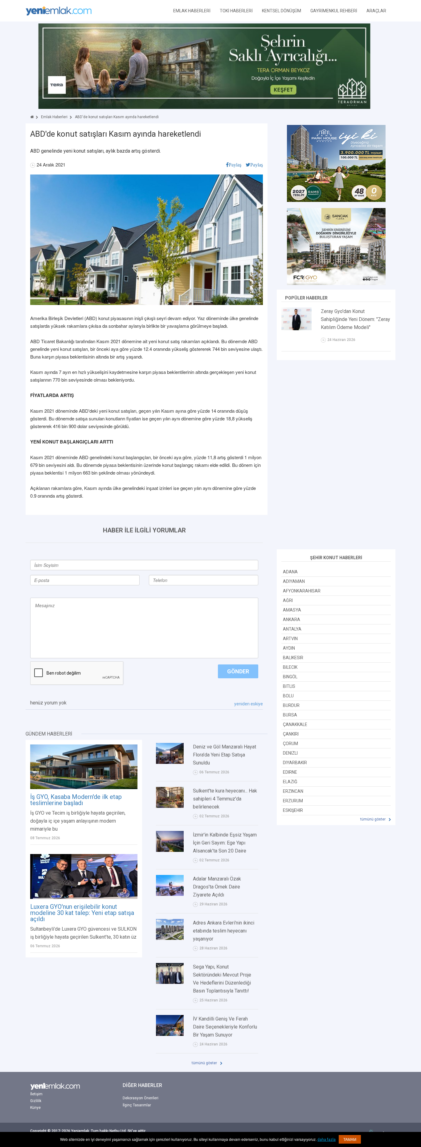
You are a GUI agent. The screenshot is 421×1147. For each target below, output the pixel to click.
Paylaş (235, 164)
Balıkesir (293, 657)
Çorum (290, 743)
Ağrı (288, 600)
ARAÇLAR (376, 10)
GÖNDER (238, 671)
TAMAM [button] (349, 1139)
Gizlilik (35, 1101)
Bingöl (290, 676)
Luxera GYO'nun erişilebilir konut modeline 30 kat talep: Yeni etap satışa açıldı (82, 913)
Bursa (290, 714)
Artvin (290, 638)
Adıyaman (294, 581)
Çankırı (291, 734)
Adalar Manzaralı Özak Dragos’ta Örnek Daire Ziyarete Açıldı (217, 887)
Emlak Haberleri (54, 117)
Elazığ (290, 781)
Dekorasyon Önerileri (140, 1098)
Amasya (292, 610)
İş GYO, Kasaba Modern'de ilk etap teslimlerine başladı (76, 800)
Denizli (290, 753)
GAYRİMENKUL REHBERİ (333, 10)
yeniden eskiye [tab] (248, 703)
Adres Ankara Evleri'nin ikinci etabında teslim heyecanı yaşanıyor (223, 931)
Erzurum (293, 800)
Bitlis (289, 686)
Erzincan (293, 791)
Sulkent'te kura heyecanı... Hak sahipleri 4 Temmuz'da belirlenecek (225, 799)
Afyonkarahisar (302, 590)
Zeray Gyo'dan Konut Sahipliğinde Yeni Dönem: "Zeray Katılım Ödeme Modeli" (355, 319)
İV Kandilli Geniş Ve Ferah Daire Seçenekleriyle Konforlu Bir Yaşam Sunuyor (225, 1027)
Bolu (288, 695)
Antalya (292, 629)
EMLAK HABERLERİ (192, 10)
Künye (35, 1107)
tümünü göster (205, 1063)
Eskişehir (293, 810)
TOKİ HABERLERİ (236, 10)
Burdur (291, 705)
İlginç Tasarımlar (137, 1105)
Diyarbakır (295, 762)
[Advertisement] (336, 455)
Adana (290, 571)
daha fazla (326, 1139)
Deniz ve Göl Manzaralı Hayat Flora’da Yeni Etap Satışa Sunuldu (224, 755)
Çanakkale (295, 724)
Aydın (289, 648)
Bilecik (290, 667)
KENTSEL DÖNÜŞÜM (281, 10)
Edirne (290, 772)
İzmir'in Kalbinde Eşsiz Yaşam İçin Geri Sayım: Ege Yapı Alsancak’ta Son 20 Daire (225, 843)
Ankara (291, 619)
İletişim (36, 1094)
